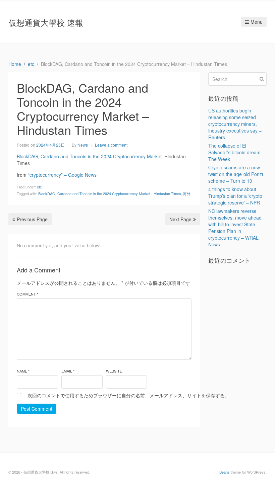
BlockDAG (46, 193)
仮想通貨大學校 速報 (45, 22)
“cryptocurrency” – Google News (62, 174)
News (82, 145)
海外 (186, 193)
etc (39, 186)
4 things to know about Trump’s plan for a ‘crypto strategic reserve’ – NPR (235, 196)
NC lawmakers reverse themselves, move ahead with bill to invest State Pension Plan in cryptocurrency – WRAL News (235, 228)
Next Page (180, 219)
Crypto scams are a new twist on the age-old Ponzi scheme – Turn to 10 (235, 174)
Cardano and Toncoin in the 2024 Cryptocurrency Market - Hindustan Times (119, 193)
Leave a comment (111, 145)
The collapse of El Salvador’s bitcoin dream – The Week (236, 152)
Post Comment (36, 408)
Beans (224, 472)
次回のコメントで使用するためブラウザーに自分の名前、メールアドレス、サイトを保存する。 (128, 395)
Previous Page (32, 219)
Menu (257, 21)
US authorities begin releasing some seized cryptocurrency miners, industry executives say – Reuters (235, 124)
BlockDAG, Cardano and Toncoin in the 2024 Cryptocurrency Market (89, 156)
